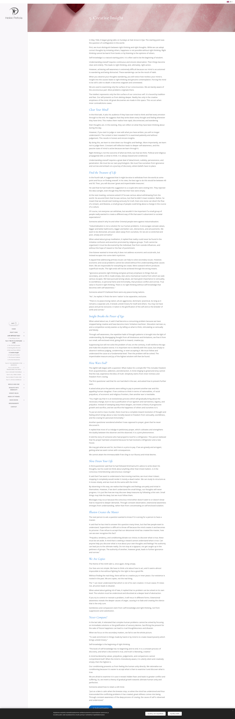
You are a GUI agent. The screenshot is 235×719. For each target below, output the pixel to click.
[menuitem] (14, 329)
